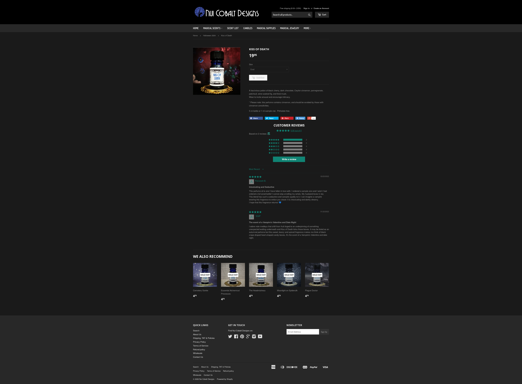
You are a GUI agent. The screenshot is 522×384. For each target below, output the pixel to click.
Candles (247, 28)
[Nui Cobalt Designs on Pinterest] (242, 337)
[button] (274, 140)
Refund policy (199, 349)
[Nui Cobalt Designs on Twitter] (230, 337)
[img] (255, 176)
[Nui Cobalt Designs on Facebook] (236, 337)
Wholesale (197, 353)
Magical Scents (212, 28)
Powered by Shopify (225, 379)
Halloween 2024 (209, 35)
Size (251, 64)
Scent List (233, 28)
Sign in (307, 8)
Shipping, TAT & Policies (204, 338)
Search (196, 330)
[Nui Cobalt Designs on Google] (248, 337)
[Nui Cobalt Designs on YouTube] (260, 337)
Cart (324, 14)
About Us (197, 334)
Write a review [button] (289, 159)
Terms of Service (200, 345)
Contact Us (198, 356)
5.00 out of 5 (296, 130)
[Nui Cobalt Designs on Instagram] (254, 337)
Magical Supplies (266, 28)
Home (196, 28)
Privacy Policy (199, 341)
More (306, 28)
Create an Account (321, 8)
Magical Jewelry (289, 28)
